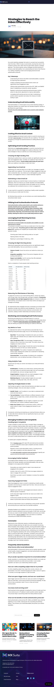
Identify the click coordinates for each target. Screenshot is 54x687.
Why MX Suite (7, 676)
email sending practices (22, 148)
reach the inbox (17, 138)
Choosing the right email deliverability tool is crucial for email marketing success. (26, 110)
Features (6, 673)
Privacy (21, 667)
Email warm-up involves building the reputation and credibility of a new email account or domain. (25, 223)
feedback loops (18, 443)
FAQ (17, 676)
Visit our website (20, 514)
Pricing (17, 673)
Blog (17, 679)
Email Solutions (7, 679)
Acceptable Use (5, 667)
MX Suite (13, 25)
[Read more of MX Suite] (9, 26)
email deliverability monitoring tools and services (25, 452)
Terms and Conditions (14, 667)
